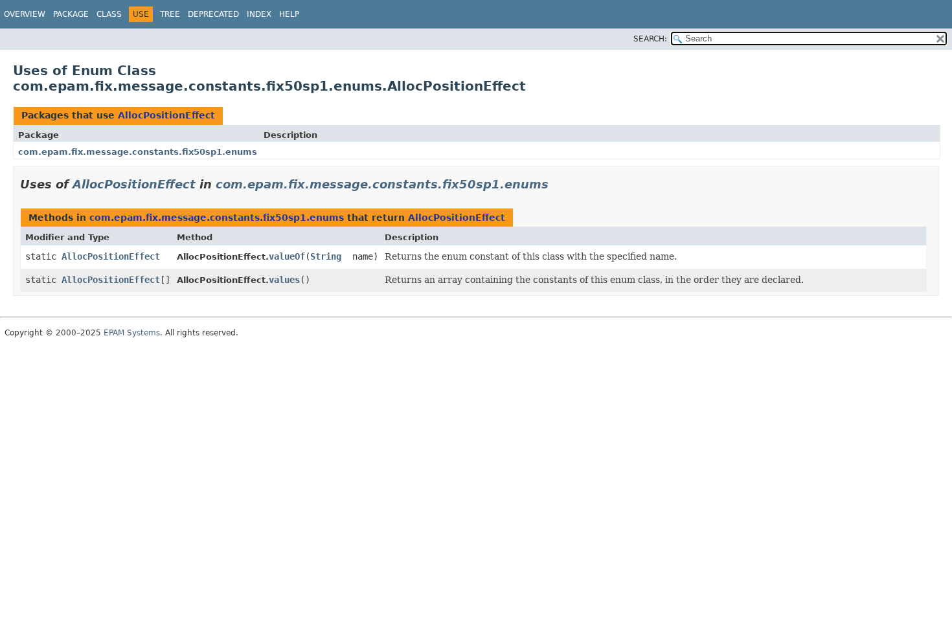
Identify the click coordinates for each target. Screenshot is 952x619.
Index (259, 14)
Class (109, 14)
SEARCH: (650, 38)
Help (289, 14)
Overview (24, 14)
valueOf (287, 256)
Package (71, 14)
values (284, 280)
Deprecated (213, 14)
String (325, 256)
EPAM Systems (132, 332)
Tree (170, 14)
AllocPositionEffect (166, 115)
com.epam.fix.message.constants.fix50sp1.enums (137, 152)
